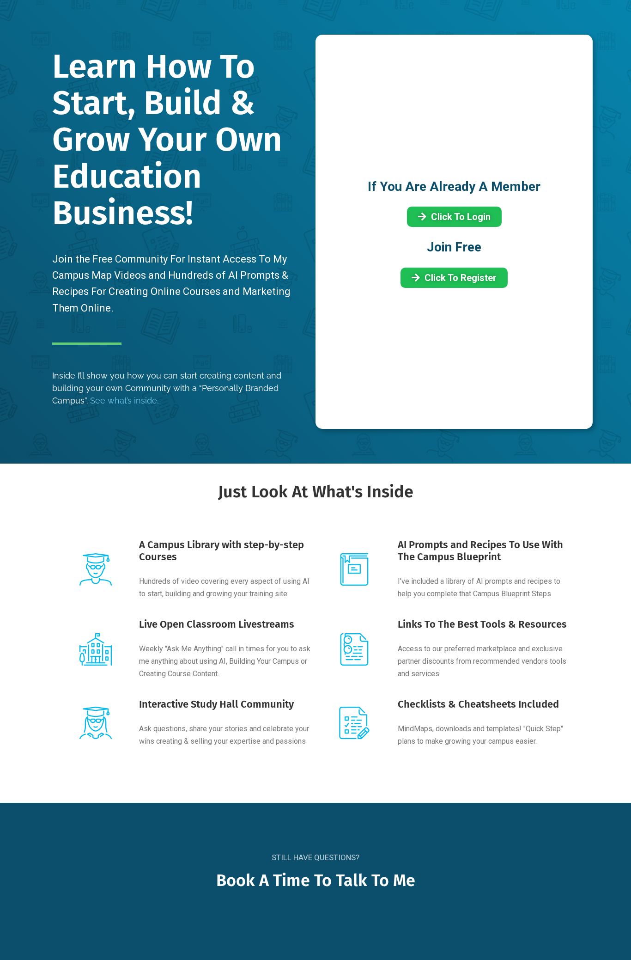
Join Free (454, 247)
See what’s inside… (125, 400)
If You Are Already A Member (454, 186)
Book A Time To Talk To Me (315, 880)
